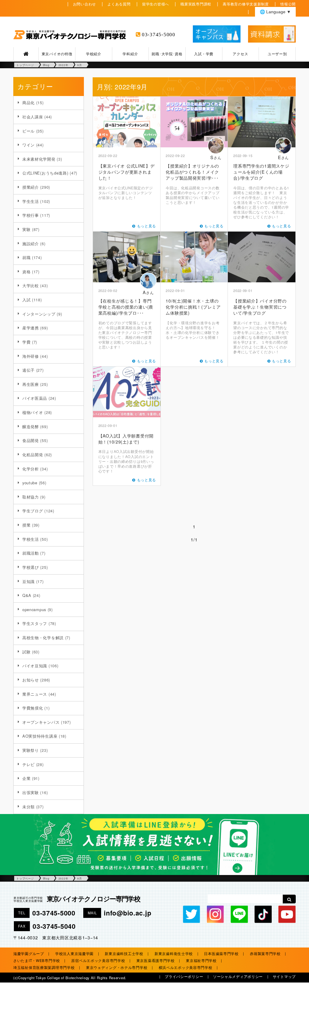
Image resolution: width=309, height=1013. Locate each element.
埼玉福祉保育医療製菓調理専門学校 (44, 967)
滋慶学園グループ (28, 953)
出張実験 (30, 792)
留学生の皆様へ (155, 4)
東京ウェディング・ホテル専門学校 (117, 967)
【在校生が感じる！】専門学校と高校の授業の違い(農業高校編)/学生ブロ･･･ (125, 306)
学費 (26, 342)
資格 (26, 271)
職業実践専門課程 (195, 4)
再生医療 (30, 384)
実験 (26, 229)
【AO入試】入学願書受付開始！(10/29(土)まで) (126, 438)
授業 (26, 525)
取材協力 (30, 497)
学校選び (30, 567)
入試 (26, 300)
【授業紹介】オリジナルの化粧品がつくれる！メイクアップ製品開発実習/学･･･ (192, 171)
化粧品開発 (32, 454)
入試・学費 (203, 53)
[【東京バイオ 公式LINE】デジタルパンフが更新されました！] (127, 122)
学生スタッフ (34, 623)
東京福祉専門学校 (201, 960)
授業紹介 (30, 187)
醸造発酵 (30, 426)
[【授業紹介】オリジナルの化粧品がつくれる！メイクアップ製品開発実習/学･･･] (194, 122)
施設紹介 (30, 243)
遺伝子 (28, 370)
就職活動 (30, 553)
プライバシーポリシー (184, 976)
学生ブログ (32, 511)
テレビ (28, 764)
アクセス (240, 53)
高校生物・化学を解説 (43, 637)
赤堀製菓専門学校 (265, 953)
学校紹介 (93, 53)
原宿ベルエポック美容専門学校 (98, 960)
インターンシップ (39, 314)
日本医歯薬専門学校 (221, 953)
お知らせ (30, 680)
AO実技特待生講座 (39, 736)
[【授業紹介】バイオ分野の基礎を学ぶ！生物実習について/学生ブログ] (261, 257)
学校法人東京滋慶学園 (74, 953)
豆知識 (28, 581)
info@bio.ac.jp (127, 913)
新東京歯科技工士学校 (124, 953)
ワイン (28, 145)
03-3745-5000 (158, 34)
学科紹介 (130, 53)
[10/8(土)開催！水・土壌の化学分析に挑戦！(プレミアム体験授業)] (194, 257)
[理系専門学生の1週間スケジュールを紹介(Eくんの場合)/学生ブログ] (261, 122)
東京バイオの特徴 (57, 53)
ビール (28, 131)
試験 (26, 652)
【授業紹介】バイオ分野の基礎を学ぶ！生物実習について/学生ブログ (260, 306)
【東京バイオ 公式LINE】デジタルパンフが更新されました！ (126, 171)
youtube (29, 483)
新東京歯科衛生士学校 (173, 953)
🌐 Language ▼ (275, 11)
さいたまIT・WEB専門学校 (36, 960)
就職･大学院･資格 (166, 53)
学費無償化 (32, 708)
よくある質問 (118, 4)
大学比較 (30, 285)
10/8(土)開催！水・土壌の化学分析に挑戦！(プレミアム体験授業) (193, 306)
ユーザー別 (277, 53)
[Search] (289, 899)
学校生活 (30, 539)
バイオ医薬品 (34, 398)
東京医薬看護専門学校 (155, 960)
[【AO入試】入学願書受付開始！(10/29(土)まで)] (127, 392)
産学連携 (30, 328)
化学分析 (30, 469)
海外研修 (30, 356)
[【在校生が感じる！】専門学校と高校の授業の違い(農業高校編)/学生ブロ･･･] (127, 257)
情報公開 (288, 4)
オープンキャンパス (40, 722)
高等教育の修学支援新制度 (246, 4)
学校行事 (30, 215)
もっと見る (146, 225)
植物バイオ (32, 412)
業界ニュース (34, 694)
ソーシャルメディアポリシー (238, 976)
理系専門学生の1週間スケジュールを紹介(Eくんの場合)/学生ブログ (261, 171)
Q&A (26, 595)
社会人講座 (32, 117)
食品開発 (30, 440)
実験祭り (30, 750)
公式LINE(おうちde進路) (45, 173)
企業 (26, 778)
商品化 (28, 102)
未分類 (28, 806)
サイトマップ (284, 976)
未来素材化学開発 (39, 159)
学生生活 (30, 201)
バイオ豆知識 (34, 665)
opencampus (34, 609)
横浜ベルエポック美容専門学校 (185, 967)
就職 (26, 257)
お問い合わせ (84, 4)
